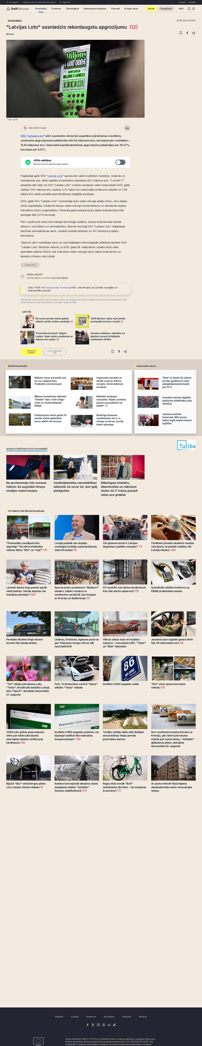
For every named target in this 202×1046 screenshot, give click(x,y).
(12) (133, 27)
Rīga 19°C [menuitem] (66, 2)
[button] (194, 9)
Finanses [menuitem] (56, 8)
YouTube (63, 287)
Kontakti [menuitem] (182, 2)
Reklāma (59, 1017)
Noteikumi (91, 1017)
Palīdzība (126, 1017)
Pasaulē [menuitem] (115, 8)
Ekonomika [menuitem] (41, 8)
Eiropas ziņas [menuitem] (131, 8)
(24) (173, 550)
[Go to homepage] (8, 9)
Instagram (50, 287)
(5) (75, 550)
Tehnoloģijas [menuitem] (72, 8)
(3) (57, 339)
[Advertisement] (101, 847)
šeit (74, 302)
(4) (181, 643)
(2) (71, 321)
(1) (106, 405)
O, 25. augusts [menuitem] (12, 2)
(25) (33, 594)
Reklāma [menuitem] (192, 2)
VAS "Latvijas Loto (32, 135)
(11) (44, 550)
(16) (22, 742)
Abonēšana (109, 1017)
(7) (119, 790)
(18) (78, 739)
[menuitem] (151, 8)
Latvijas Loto (55, 175)
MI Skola (143, 1017)
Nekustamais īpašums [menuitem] (95, 8)
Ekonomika (15, 20)
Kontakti (75, 1017)
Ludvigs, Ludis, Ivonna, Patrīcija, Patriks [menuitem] (39, 2)
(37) (84, 790)
